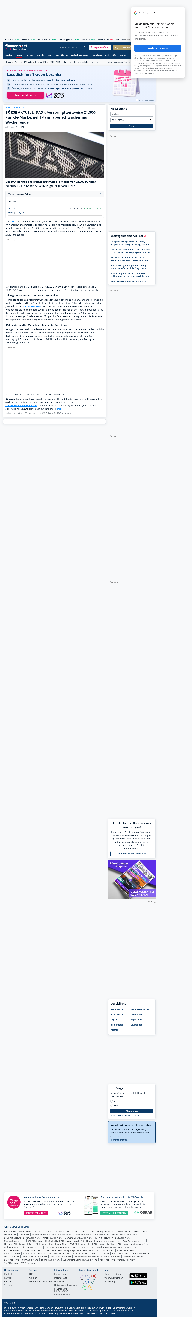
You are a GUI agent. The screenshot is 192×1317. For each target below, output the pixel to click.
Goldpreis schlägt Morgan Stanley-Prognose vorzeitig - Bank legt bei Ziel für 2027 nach (130, 243)
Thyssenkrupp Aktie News (58, 1247)
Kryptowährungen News (44, 1234)
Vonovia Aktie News (128, 1247)
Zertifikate (62, 55)
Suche (132, 126)
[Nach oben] (149, 1314)
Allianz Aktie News (121, 1237)
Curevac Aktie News (99, 1253)
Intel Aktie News (12, 1253)
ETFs (50, 55)
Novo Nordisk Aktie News (101, 1250)
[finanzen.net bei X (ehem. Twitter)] (82, 1281)
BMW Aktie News (29, 1259)
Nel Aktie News (11, 1256)
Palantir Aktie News (32, 1253)
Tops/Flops (136, 1019)
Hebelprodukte (79, 55)
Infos (58, 408)
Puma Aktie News (120, 1253)
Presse (7, 1281)
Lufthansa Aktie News (118, 1244)
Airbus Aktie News (140, 1244)
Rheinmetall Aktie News (106, 1234)
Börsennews (10, 1231)
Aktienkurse (117, 1009)
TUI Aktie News (102, 1237)
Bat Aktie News (11, 1259)
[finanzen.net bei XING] (93, 1281)
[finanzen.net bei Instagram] (82, 1276)
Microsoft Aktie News (14, 1240)
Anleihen (97, 55)
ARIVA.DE (77, 1313)
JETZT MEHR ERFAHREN (114, 1213)
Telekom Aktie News (133, 1256)
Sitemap (8, 1285)
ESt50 (23, 39)
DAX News (59, 1231)
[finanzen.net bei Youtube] (93, 1276)
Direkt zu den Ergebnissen (124, 1115)
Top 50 (114, 1019)
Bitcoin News (64, 1234)
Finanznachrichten (42, 1231)
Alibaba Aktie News (110, 1256)
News (19, 55)
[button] (100, 47)
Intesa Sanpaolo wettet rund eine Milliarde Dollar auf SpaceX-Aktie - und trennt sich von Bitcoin (130, 275)
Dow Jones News (105, 1231)
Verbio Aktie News (126, 1259)
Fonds (40, 55)
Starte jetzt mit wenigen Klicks (21, 405)
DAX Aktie (28, 62)
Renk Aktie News (96, 1244)
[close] (178, 13)
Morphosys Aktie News (75, 1250)
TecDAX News (88, 1231)
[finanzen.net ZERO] (55, 95)
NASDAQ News (123, 1231)
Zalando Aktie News (50, 1259)
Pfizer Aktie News (125, 1250)
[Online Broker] (16, 48)
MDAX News (73, 1231)
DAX (7, 39)
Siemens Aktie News (77, 1253)
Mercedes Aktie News (83, 1247)
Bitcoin (100, 39)
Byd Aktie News (12, 1247)
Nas (83, 39)
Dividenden (136, 1024)
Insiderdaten (117, 1024)
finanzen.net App (113, 1274)
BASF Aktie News (12, 1237)
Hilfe (31, 1274)
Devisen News (140, 1231)
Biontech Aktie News (32, 1247)
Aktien (9, 55)
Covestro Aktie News (54, 1253)
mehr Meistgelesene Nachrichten (127, 281)
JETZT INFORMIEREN (36, 1213)
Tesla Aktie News (128, 1234)
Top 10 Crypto (64, 39)
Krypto (123, 55)
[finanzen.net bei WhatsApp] (84, 1287)
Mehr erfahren (24, 95)
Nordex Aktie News (106, 1247)
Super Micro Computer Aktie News (80, 1259)
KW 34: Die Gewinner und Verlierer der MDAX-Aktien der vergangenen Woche (130, 251)
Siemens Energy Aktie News (79, 1237)
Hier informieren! (119, 1139)
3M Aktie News (11, 1263)
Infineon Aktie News (37, 1244)
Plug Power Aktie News (134, 1240)
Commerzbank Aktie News (107, 1240)
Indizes (30, 55)
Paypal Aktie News (58, 1244)
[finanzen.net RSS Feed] (90, 1287)
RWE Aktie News (78, 1244)
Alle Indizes (136, 1014)
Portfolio (115, 1029)
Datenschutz (60, 1278)
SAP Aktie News (35, 1240)
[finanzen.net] (16, 45)
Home (8, 62)
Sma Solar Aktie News (60, 1256)
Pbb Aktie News (107, 1259)
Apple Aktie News (83, 1240)
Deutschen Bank (32, 306)
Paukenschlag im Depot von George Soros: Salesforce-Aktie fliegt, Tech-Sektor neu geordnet (129, 267)
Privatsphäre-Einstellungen (61, 1290)
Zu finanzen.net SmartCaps (132, 853)
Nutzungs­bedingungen (66, 1285)
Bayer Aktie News (31, 1237)
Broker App (110, 1281)
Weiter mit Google (158, 48)
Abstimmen (132, 1110)
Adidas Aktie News (140, 1253)
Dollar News (10, 1234)
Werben (33, 1278)
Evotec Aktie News (53, 1250)
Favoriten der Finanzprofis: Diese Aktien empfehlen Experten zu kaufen (130, 259)
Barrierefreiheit (62, 1295)
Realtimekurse (118, 1014)
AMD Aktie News (12, 1250)
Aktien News (25, 1231)
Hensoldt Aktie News (14, 1244)
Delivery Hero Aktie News (86, 1256)
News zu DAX (40, 62)
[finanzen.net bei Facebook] (88, 1276)
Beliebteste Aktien (140, 1009)
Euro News (24, 1234)
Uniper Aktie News (32, 1250)
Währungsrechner (113, 1278)
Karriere (8, 1278)
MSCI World (42, 39)
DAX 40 (11, 208)
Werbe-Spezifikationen (40, 1281)
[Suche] (85, 47)
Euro (117, 39)
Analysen (20, 212)
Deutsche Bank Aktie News (58, 1240)
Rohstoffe (110, 55)
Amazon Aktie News (53, 1237)
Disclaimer (59, 1281)
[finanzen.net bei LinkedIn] (88, 1281)
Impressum (60, 1274)
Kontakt (8, 1274)
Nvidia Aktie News (83, 1234)
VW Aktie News (28, 1263)
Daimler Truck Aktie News (34, 1256)
